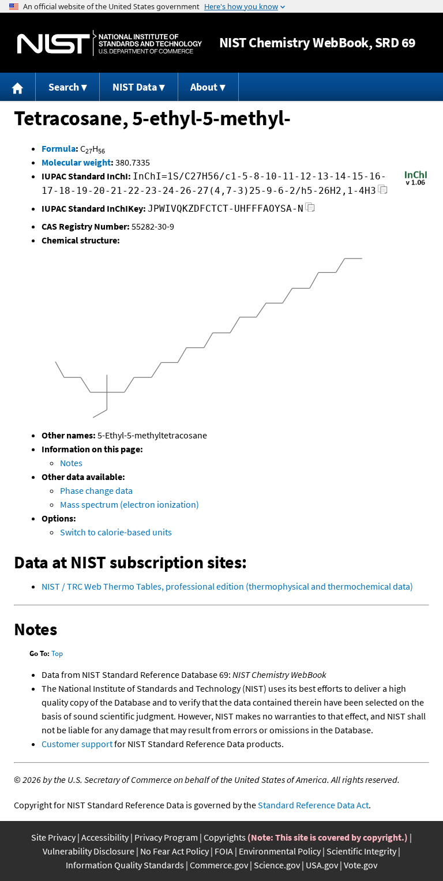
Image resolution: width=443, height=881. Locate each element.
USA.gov (322, 865)
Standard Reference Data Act (313, 805)
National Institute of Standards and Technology (109, 43)
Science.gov (277, 865)
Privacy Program (166, 837)
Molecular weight (76, 162)
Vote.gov (360, 865)
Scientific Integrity (361, 851)
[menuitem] (18, 87)
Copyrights (225, 837)
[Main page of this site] (18, 87)
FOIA (224, 851)
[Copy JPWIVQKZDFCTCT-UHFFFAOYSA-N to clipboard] (310, 210)
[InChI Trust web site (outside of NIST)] (416, 184)
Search (63, 86)
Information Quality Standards (125, 865)
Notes (71, 462)
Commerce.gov (219, 865)
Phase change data (96, 490)
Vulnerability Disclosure (88, 851)
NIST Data (134, 86)
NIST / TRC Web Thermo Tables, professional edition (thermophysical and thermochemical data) (227, 586)
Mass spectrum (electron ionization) (129, 504)
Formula (59, 148)
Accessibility (105, 837)
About (203, 86)
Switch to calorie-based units (116, 532)
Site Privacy (53, 837)
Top (57, 653)
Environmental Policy (280, 851)
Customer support (77, 743)
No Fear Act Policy (174, 851)
